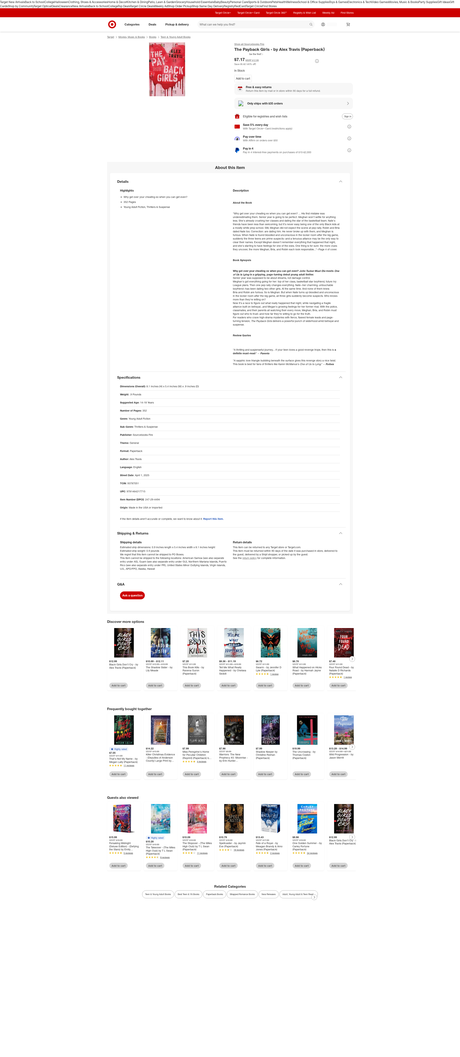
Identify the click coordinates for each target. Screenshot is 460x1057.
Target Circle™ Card (248, 12)
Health (281, 2)
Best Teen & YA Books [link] (188, 894)
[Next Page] (352, 659)
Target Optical (43, 6)
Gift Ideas (443, 2)
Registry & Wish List (304, 12)
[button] (249, 54)
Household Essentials (200, 2)
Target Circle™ (223, 12)
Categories (132, 24)
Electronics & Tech (359, 2)
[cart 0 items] (348, 24)
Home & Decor (117, 2)
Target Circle (254, 6)
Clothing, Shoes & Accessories (88, 2)
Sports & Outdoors (260, 2)
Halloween (61, 2)
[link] (249, 54)
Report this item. (213, 518)
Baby (217, 2)
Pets (274, 2)
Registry (229, 6)
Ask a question (132, 595)
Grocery (181, 2)
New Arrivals (80, 6)
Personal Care (239, 2)
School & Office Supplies (313, 2)
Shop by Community (21, 6)
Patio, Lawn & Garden (162, 2)
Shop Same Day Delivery (208, 6)
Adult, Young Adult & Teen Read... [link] (298, 894)
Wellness (292, 2)
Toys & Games (338, 2)
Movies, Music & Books (403, 2)
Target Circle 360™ (276, 12)
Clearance (65, 6)
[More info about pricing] (317, 61)
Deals (55, 6)
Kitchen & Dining (137, 2)
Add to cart (243, 78)
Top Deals (124, 6)
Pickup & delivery (177, 24)
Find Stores (269, 6)
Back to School (34, 2)
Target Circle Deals (142, 6)
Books (152, 36)
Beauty (225, 2)
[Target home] (112, 24)
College (49, 2)
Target (110, 36)
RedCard (240, 6)
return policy (249, 557)
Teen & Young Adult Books (175, 36)
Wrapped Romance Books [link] (242, 894)
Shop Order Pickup (180, 6)
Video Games (380, 2)
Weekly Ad (161, 6)
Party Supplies (427, 2)
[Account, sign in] (330, 24)
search (311, 24)
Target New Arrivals (12, 2)
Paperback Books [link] (214, 894)
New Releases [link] (269, 894)
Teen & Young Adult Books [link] (158, 894)
